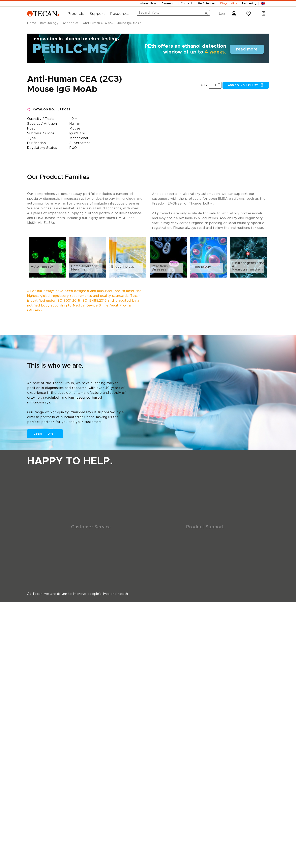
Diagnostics (228, 3)
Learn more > (45, 433)
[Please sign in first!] (29, 109)
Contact (186, 3)
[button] (74, 14)
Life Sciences (206, 3)
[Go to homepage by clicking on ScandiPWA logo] (43, 13)
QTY (204, 85)
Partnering (249, 3)
